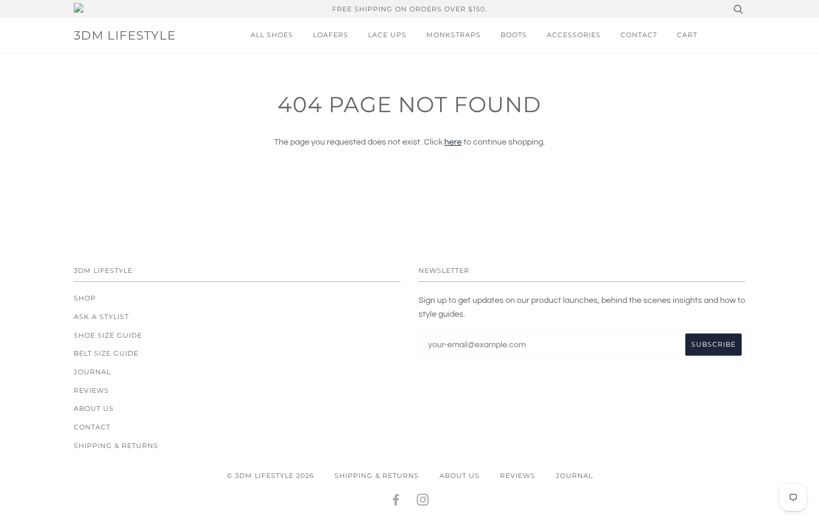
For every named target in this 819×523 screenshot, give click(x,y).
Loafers (330, 35)
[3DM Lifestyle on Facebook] (396, 502)
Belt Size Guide (106, 353)
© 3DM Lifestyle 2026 (270, 475)
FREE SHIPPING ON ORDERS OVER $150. (409, 9)
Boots (514, 35)
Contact (639, 35)
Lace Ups (387, 35)
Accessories (574, 35)
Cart (687, 35)
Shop (85, 298)
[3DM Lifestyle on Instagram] (423, 502)
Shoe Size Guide (108, 335)
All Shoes (272, 35)
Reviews (91, 390)
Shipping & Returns (116, 445)
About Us (94, 408)
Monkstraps (453, 35)
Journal (92, 372)
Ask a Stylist (101, 316)
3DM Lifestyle (125, 35)
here (453, 142)
